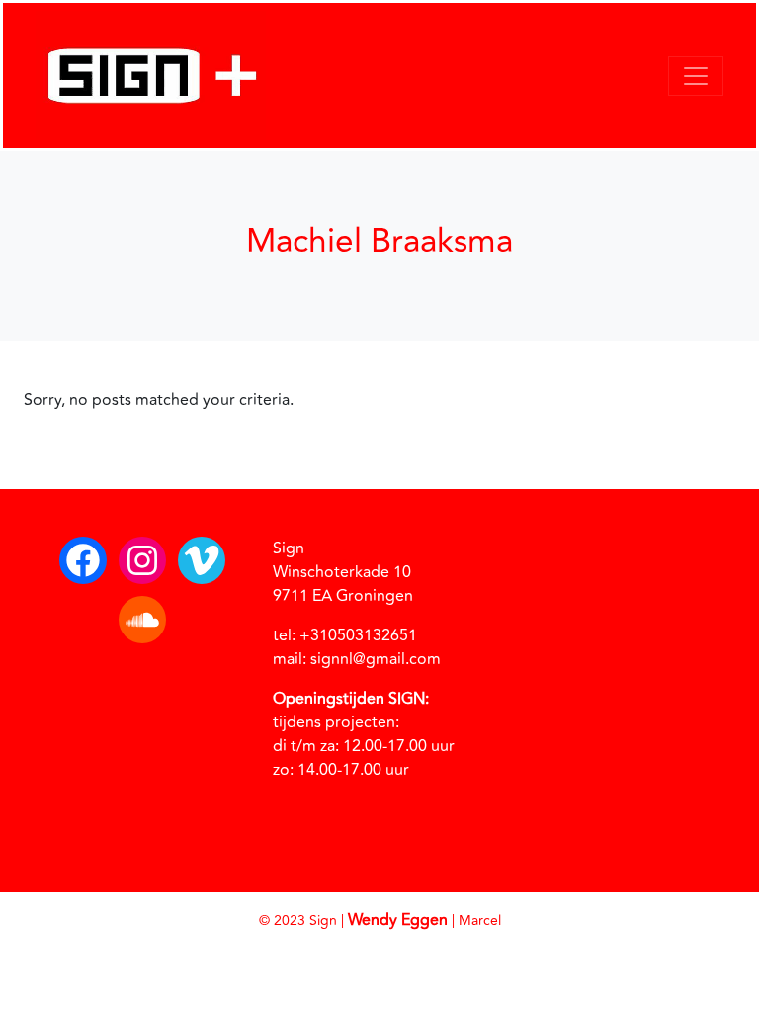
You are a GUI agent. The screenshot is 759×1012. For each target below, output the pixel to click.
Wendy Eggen (398, 920)
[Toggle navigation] (695, 76)
